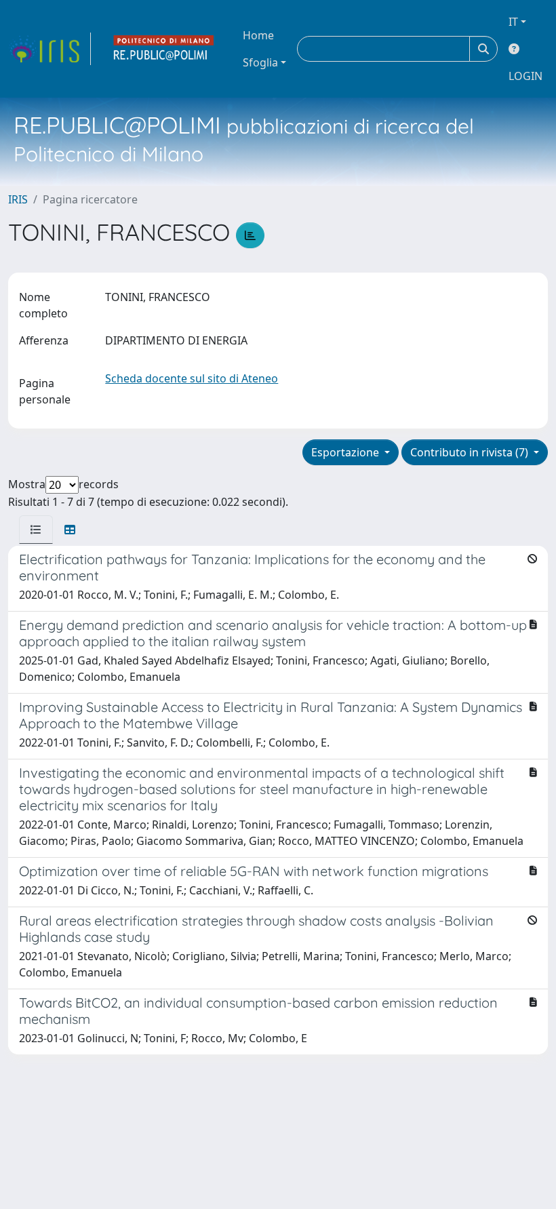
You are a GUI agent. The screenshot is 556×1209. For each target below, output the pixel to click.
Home (258, 35)
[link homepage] (49, 49)
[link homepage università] (164, 49)
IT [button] (513, 21)
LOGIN (525, 75)
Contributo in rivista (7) (470, 452)
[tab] (36, 529)
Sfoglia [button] (260, 62)
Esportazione (346, 452)
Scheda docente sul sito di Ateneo (191, 378)
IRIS (18, 199)
